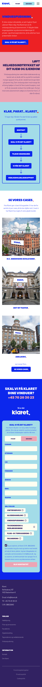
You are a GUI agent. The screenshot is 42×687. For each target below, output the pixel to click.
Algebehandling (7, 633)
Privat (17, 3)
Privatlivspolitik (21, 674)
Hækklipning (6, 620)
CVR (6, 462)
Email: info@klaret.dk (9, 597)
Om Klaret (5, 658)
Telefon (8, 497)
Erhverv (29, 3)
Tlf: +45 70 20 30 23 (9, 601)
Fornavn (8, 444)
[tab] (13, 438)
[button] (37, 3)
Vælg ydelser (10, 506)
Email (7, 488)
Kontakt (4, 654)
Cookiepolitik (21, 678)
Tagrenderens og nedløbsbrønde (13, 637)
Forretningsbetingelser (21, 670)
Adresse (8, 479)
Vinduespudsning (7, 641)
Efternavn (9, 453)
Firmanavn (9, 471)
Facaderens (6, 629)
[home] (6, 3)
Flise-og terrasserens (9, 625)
